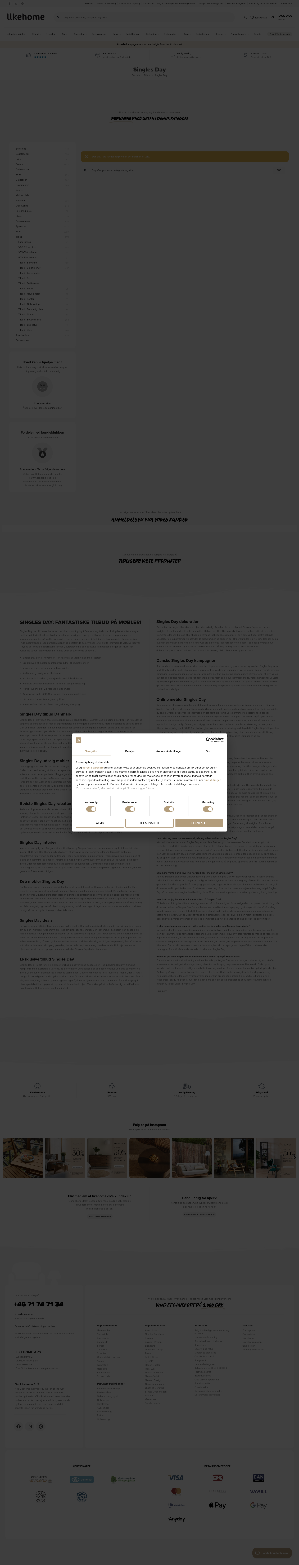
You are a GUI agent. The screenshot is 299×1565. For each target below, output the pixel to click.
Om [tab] (208, 751)
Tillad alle (199, 823)
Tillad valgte (149, 823)
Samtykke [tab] (91, 751)
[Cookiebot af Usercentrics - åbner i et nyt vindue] (208, 740)
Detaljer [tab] (130, 751)
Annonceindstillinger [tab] (169, 751)
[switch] (130, 809)
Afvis (100, 823)
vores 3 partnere (93, 767)
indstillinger (213, 780)
